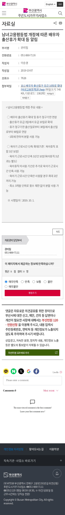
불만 (50, 282)
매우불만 (13, 287)
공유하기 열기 (55, 23)
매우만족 (13, 282)
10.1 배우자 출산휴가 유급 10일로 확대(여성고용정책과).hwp (41, 87)
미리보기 (50, 93)
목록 (58, 231)
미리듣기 (25, 97)
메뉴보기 (4, 13)
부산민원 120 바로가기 (18, 352)
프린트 (60, 23)
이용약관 (54, 449)
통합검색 (60, 13)
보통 (38, 282)
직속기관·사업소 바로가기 (20, 460)
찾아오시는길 (36, 449)
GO (60, 4)
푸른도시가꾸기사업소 (32, 15)
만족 (27, 282)
